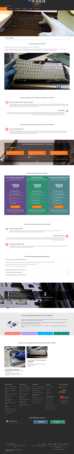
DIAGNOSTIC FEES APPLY (37, 6)
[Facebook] (58, 444)
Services (7, 406)
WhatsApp (43, 325)
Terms (39, 443)
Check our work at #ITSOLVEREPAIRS (58, 449)
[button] (37, 259)
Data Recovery (17, 8)
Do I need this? (15, 206)
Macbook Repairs (9, 384)
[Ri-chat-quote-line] (49, 444)
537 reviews (19, 148)
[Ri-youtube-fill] (64, 444)
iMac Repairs (35, 384)
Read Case (7, 375)
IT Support (10, 8)
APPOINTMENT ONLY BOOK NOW (37, 5)
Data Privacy (44, 443)
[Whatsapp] (55, 444)
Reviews (30, 8)
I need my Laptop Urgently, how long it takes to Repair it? (16, 274)
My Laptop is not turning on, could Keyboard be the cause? (16, 259)
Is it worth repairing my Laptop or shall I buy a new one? (15, 269)
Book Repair (37, 8)
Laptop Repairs (22, 384)
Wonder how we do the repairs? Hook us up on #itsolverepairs (58, 447)
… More (22, 153)
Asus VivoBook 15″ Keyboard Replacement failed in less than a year (14, 370)
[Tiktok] (67, 444)
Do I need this (59, 206)
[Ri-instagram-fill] (61, 444)
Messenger (49, 325)
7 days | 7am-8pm (7, 5)
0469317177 (37, 3)
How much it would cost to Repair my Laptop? (14, 272)
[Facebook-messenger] (52, 444)
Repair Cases (25, 8)
